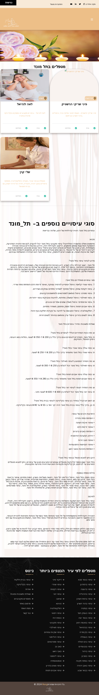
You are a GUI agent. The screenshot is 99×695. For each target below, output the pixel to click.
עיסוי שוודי (56, 584)
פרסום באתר (25, 603)
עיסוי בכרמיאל (85, 627)
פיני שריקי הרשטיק (74, 104)
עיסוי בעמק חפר (85, 613)
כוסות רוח (57, 618)
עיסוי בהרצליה (85, 594)
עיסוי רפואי (56, 613)
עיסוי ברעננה (86, 589)
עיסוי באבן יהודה (84, 665)
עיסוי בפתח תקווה (84, 661)
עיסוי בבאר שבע (85, 670)
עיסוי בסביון (87, 656)
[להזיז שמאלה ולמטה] (2, 3)
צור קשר (27, 613)
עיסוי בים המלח (85, 642)
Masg (45, 684)
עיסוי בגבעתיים (85, 646)
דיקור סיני (57, 579)
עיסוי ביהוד (87, 651)
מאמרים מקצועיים (22, 599)
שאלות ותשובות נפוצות (20, 594)
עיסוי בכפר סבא (85, 579)
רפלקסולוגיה (55, 608)
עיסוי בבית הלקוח (22, 579)
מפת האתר (26, 608)
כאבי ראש (57, 651)
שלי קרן (25, 172)
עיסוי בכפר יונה (85, 618)
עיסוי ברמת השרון (84, 599)
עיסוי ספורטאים (54, 642)
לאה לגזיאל (24, 104)
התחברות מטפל (56, 4)
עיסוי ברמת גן (86, 584)
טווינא (58, 603)
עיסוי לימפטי (55, 656)
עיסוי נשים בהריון (53, 665)
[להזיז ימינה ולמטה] (3, 3)
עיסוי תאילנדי (55, 627)
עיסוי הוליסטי (55, 637)
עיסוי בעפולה (86, 637)
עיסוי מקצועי (55, 622)
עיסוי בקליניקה (24, 584)
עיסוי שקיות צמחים (52, 632)
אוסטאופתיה (55, 661)
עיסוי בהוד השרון (84, 603)
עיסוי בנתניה (86, 608)
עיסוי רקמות (56, 589)
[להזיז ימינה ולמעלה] (3, 2)
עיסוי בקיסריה (86, 632)
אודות (28, 589)
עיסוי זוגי (57, 594)
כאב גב (58, 646)
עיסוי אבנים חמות (53, 670)
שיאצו (58, 599)
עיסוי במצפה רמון (84, 622)
